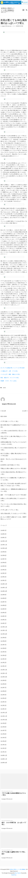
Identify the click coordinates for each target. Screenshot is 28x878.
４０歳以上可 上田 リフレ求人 (9, 371)
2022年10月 (4, 677)
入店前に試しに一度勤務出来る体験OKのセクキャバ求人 (14, 490)
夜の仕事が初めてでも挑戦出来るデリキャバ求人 (13, 426)
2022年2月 (3, 705)
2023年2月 (3, 662)
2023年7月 (3, 645)
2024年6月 (3, 605)
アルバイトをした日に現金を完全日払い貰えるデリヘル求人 (13, 505)
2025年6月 (3, 562)
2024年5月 (3, 609)
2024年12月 (4, 584)
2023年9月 (3, 637)
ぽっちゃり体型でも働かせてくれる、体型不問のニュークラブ (13, 518)
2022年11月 (4, 673)
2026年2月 (3, 534)
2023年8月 (3, 641)
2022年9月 (3, 680)
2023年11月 (4, 630)
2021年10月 (4, 720)
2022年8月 (3, 684)
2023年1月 (3, 666)
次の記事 (24, 410)
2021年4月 (3, 741)
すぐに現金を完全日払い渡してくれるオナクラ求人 (13, 449)
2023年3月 (3, 659)
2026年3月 (3, 530)
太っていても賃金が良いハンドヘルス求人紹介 (13, 367)
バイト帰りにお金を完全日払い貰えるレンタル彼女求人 (13, 432)
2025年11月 (4, 545)
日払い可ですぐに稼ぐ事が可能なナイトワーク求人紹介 (13, 437)
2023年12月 (4, 627)
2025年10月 (4, 548)
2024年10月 (4, 591)
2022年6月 (3, 691)
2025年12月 (4, 541)
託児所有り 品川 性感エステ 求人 (10, 465)
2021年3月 (3, 745)
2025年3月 (3, 573)
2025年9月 (3, 552)
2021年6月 (3, 734)
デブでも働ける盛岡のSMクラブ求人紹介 (13, 853)
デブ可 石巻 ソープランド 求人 (9, 421)
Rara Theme (17, 873)
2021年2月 (3, 748)
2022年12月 (4, 670)
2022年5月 (3, 695)
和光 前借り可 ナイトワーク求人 (10, 377)
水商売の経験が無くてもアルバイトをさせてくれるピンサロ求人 (13, 443)
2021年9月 (3, 723)
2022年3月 (3, 702)
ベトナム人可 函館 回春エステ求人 (10, 374)
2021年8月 (3, 727)
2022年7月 (3, 687)
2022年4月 (3, 698)
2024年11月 (4, 587)
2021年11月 (4, 716)
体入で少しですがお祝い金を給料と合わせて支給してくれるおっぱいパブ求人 (13, 484)
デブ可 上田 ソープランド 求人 (9, 510)
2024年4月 (3, 612)
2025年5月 (3, 566)
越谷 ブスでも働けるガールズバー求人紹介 (13, 495)
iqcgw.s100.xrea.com (6, 26)
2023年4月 (3, 655)
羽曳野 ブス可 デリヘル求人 (9, 381)
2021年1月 (3, 752)
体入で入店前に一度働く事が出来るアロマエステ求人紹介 (13, 454)
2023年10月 (4, 634)
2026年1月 (3, 537)
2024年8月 (3, 598)
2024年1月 (3, 623)
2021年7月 (3, 730)
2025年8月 (3, 555)
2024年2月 (3, 620)
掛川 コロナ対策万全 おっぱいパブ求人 (14, 823)
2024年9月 (3, 594)
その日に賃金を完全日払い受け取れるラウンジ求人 (13, 473)
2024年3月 (3, 616)
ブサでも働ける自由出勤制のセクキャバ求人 (14, 794)
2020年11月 (4, 759)
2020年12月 (4, 755)
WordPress (13, 874)
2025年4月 (3, 570)
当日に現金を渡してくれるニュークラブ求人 (13, 513)
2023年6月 (3, 648)
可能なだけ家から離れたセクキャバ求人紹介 (13, 468)
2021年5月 (3, 737)
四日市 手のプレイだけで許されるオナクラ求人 (13, 460)
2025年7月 (3, 559)
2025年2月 (3, 577)
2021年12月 (4, 712)
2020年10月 (4, 762)
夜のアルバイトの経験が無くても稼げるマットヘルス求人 (13, 479)
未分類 (4, 387)
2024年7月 (3, 602)
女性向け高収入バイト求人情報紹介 (7, 9)
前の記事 (4, 410)
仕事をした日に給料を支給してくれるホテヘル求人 (13, 499)
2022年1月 (3, 709)
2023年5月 (3, 652)
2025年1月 (3, 580)
